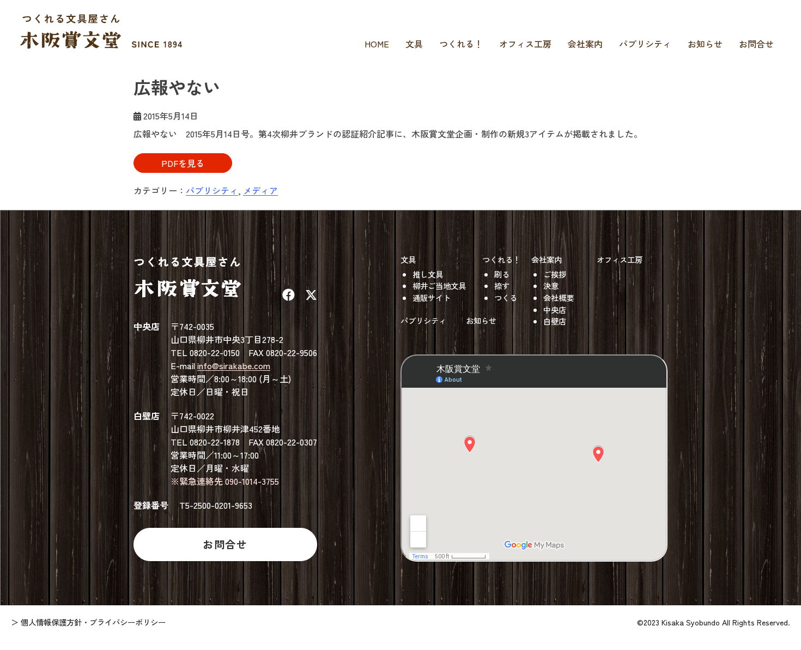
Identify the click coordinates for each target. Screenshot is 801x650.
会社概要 (558, 297)
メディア (260, 190)
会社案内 (585, 43)
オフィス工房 (525, 43)
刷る (501, 274)
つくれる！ (461, 43)
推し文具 (427, 274)
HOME (377, 43)
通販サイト (431, 297)
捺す (501, 285)
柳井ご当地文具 (439, 285)
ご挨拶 (554, 274)
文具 (414, 43)
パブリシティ (645, 43)
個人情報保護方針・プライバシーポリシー (93, 622)
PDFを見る (182, 163)
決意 (551, 285)
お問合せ (756, 43)
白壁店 (554, 321)
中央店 (554, 309)
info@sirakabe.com (233, 365)
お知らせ (705, 43)
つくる (505, 297)
